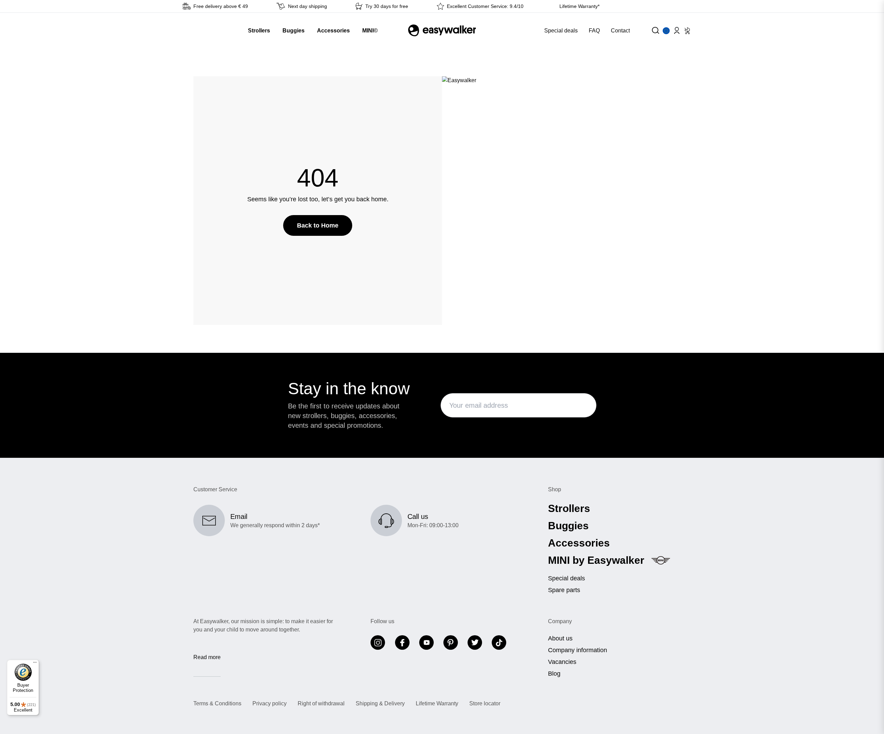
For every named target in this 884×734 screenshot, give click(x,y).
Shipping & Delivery (380, 703)
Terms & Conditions (217, 703)
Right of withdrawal (321, 703)
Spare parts (564, 590)
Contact (620, 30)
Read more (207, 657)
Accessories (579, 543)
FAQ (594, 30)
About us (560, 638)
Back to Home (317, 225)
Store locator (484, 703)
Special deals (561, 30)
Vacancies (562, 662)
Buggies (568, 526)
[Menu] (35, 664)
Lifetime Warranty (437, 703)
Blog (554, 673)
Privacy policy (269, 703)
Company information (577, 650)
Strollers (569, 508)
